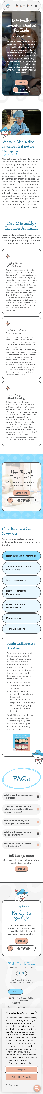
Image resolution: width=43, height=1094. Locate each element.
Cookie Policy (30, 1057)
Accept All (22, 1069)
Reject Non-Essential (21, 1077)
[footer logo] (21, 965)
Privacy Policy (22, 1051)
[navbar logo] (8, 5)
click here (28, 1063)
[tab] (21, 556)
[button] (22, 5)
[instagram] (23, 973)
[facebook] (19, 973)
